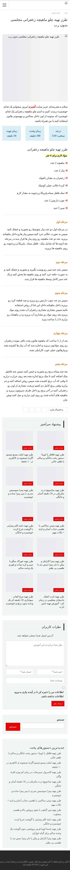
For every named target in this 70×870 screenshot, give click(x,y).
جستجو (60, 719)
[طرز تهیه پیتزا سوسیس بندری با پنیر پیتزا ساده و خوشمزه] (19, 476)
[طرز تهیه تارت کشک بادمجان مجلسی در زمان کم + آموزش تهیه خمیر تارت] (50, 582)
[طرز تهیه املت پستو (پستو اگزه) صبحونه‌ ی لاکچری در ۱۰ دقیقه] (19, 440)
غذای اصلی (59, 448)
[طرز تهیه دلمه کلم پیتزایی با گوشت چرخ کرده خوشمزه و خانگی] (19, 511)
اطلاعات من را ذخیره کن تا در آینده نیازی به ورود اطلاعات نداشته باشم (38, 694)
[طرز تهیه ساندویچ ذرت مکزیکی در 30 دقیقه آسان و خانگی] (50, 476)
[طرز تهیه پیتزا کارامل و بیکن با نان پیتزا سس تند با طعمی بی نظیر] (50, 547)
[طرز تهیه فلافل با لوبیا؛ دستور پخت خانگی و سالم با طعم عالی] (50, 440)
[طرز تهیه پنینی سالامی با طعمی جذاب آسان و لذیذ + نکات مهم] (50, 511)
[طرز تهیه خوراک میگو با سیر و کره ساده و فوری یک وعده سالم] (19, 547)
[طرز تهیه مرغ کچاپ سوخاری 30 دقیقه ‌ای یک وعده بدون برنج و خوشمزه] (19, 582)
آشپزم (32, 106)
